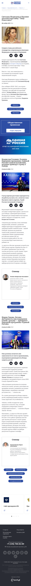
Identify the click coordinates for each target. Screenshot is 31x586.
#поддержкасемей (15, 481)
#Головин (15, 303)
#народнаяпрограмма (15, 307)
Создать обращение (15, 130)
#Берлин (15, 105)
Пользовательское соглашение (15, 568)
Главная (4, 8)
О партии (5, 530)
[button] (11, 516)
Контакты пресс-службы (7, 537)
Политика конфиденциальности (15, 569)
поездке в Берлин (15, 63)
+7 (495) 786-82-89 (15, 544)
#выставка (16, 112)
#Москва (8, 469)
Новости (21, 8)
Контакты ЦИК (21, 532)
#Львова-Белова (15, 477)
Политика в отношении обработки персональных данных (15, 570)
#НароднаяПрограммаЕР (15, 473)
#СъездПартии (20, 469)
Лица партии (20, 530)
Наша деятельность (12, 8)
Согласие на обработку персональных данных (15, 572)
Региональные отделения (7, 533)
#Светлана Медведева (15, 109)
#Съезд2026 (15, 310)
